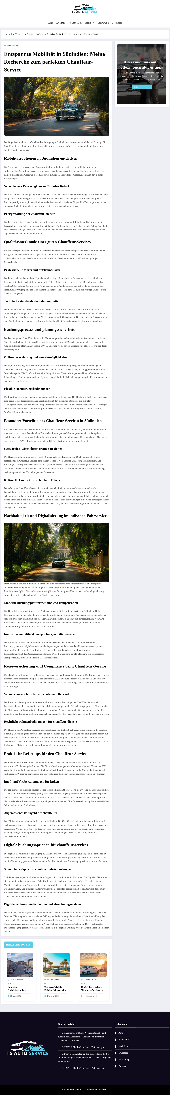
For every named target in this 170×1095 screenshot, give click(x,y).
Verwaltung (103, 22)
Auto (50, 22)
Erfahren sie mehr (141, 87)
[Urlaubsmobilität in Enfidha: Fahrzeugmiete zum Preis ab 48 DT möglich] (56, 965)
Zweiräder (117, 22)
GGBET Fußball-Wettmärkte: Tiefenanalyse (83, 1047)
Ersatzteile (61, 22)
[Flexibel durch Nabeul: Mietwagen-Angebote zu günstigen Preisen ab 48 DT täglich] (93, 965)
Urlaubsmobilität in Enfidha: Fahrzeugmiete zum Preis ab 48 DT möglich (55, 989)
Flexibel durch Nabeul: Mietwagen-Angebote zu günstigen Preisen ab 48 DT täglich (92, 989)
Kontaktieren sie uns (72, 1089)
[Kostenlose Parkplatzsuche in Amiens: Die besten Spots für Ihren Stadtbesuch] (20, 965)
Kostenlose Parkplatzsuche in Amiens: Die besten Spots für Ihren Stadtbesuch (16, 989)
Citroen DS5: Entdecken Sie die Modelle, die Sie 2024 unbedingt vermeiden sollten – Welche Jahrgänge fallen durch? (84, 1057)
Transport (89, 22)
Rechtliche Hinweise (96, 1089)
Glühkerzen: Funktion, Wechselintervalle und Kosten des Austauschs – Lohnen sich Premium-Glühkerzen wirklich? (82, 1036)
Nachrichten (76, 22)
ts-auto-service (16, 980)
